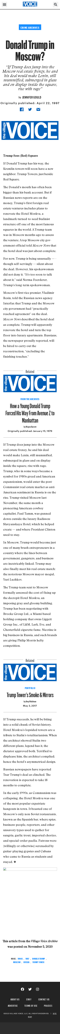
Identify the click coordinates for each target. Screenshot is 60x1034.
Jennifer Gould (31, 96)
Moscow (17, 962)
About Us (15, 999)
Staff (29, 999)
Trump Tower (38, 962)
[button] (4, 4)
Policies (48, 1005)
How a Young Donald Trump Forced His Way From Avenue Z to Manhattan (30, 412)
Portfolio (30, 688)
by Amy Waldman (30, 701)
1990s (20, 958)
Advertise (13, 1005)
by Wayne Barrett (30, 426)
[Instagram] (37, 989)
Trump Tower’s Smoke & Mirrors (30, 693)
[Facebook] (22, 989)
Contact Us (44, 999)
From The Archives (30, 399)
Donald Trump (38, 958)
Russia (27, 962)
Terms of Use (30, 1005)
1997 (27, 958)
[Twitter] (30, 989)
